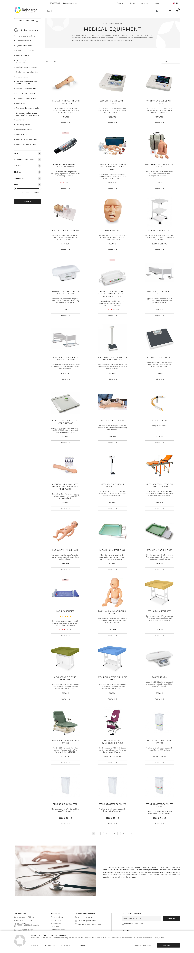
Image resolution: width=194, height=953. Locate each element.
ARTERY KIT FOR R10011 (159, 421)
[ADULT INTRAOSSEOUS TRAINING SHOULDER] (159, 146)
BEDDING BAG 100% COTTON (65, 804)
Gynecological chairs (24, 46)
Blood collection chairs (25, 51)
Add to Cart (65, 123)
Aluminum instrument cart (159, 230)
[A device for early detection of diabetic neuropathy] (65, 146)
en (177, 3)
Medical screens (22, 55)
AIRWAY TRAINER (112, 230)
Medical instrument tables (26, 67)
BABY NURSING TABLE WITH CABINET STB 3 (65, 678)
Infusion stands (22, 77)
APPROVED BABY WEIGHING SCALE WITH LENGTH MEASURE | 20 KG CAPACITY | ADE (112, 293)
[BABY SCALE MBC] (159, 658)
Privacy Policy (56, 920)
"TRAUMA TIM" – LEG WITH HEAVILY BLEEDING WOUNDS (65, 102)
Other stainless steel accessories (24, 61)
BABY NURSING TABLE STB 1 (159, 611)
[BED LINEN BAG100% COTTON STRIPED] (159, 722)
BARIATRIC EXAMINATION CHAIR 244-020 (65, 742)
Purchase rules (56, 923)
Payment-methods (58, 930)
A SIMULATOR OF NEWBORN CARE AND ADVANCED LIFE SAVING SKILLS (112, 166)
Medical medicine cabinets (26, 139)
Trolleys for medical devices (27, 72)
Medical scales (21, 103)
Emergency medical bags (26, 98)
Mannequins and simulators (27, 144)
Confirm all (168, 945)
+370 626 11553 (54, 3)
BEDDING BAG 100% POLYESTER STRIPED (159, 805)
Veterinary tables (23, 125)
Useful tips (144, 3)
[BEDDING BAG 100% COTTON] (65, 785)
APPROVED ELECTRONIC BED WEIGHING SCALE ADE (65, 358)
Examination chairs (23, 41)
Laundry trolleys (22, 120)
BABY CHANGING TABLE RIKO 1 (159, 550)
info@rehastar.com (70, 3)
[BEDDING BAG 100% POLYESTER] (112, 785)
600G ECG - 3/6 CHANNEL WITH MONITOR (159, 102)
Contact (157, 3)
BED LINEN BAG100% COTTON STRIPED (159, 742)
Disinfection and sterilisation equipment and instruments (27, 114)
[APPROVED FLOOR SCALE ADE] (159, 338)
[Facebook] (123, 930)
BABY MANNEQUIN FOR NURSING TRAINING (112, 612)
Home (105, 23)
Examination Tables (24, 130)
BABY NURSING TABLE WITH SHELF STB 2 (112, 678)
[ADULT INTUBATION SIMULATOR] (65, 212)
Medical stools (21, 134)
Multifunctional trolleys (25, 36)
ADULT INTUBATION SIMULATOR (65, 230)
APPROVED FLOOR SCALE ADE (159, 357)
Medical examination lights (26, 89)
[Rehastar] (26, 10)
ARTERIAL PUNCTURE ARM (112, 421)
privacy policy (138, 923)
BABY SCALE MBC (159, 677)
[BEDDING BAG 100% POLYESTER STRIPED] (159, 785)
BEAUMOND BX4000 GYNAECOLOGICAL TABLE (112, 742)
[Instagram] (128, 930)
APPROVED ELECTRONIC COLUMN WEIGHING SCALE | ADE (112, 358)
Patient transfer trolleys (25, 93)
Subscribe (171, 918)
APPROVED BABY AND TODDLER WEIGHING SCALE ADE (65, 292)
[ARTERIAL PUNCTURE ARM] (112, 402)
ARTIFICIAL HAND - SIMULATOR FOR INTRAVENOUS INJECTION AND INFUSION (65, 486)
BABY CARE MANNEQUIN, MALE (65, 550)
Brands (132, 3)
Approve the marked (143, 945)
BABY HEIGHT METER (65, 611)
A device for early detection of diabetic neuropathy (65, 165)
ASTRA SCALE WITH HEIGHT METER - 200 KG (112, 485)
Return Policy (56, 926)
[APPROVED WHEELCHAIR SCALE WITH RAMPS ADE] (65, 402)
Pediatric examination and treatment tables (26, 83)
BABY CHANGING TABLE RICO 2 (112, 550)
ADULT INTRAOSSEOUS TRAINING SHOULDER (159, 165)
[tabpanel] (65, 82)
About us (120, 3)
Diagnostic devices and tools (27, 108)
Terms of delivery (57, 917)
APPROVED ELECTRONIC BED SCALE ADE (159, 292)
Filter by (28, 201)
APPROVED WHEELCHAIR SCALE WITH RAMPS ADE (65, 422)
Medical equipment (115, 23)
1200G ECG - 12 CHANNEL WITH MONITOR (112, 102)
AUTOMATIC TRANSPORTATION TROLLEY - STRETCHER (159, 485)
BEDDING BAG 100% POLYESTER (112, 804)
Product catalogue (25, 21)
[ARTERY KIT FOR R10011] (159, 402)
